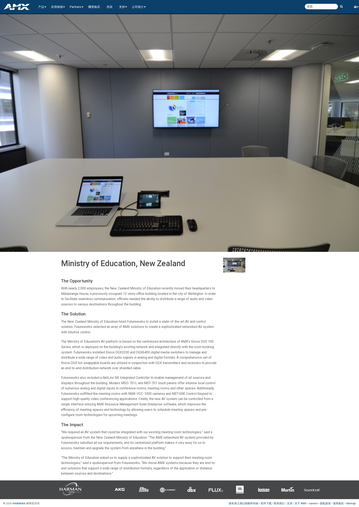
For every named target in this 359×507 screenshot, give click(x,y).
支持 (122, 7)
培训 (109, 7)
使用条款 (338, 503)
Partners (75, 7)
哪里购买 (94, 7)
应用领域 (57, 7)
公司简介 (138, 7)
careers (313, 503)
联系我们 (279, 503)
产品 (41, 7)
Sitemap (351, 503)
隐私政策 (325, 503)
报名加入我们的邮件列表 (243, 503)
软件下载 (266, 503)
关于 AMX (300, 503)
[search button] (341, 4)
